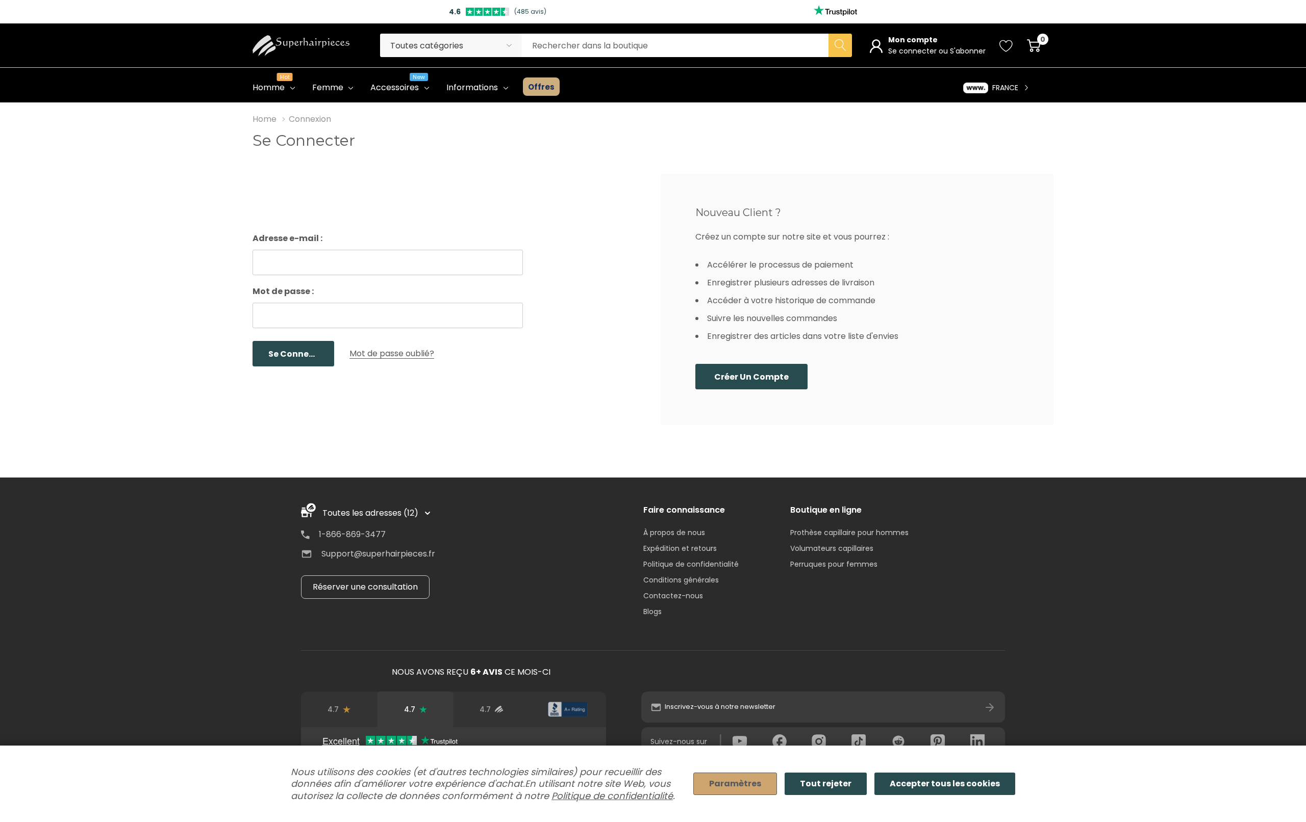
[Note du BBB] (568, 709)
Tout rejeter (825, 783)
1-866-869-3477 (352, 534)
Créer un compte (751, 377)
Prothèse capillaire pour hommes (849, 532)
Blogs (652, 611)
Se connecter (913, 51)
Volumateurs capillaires (831, 548)
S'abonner (968, 51)
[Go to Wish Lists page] (1006, 45)
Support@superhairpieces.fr (378, 554)
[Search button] (840, 45)
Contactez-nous (673, 596)
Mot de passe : (283, 291)
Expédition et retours (680, 548)
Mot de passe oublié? (391, 353)
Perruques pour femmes (833, 564)
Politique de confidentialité (691, 564)
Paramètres (735, 783)
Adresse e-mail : (287, 238)
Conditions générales (681, 580)
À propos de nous (674, 532)
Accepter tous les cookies (945, 783)
